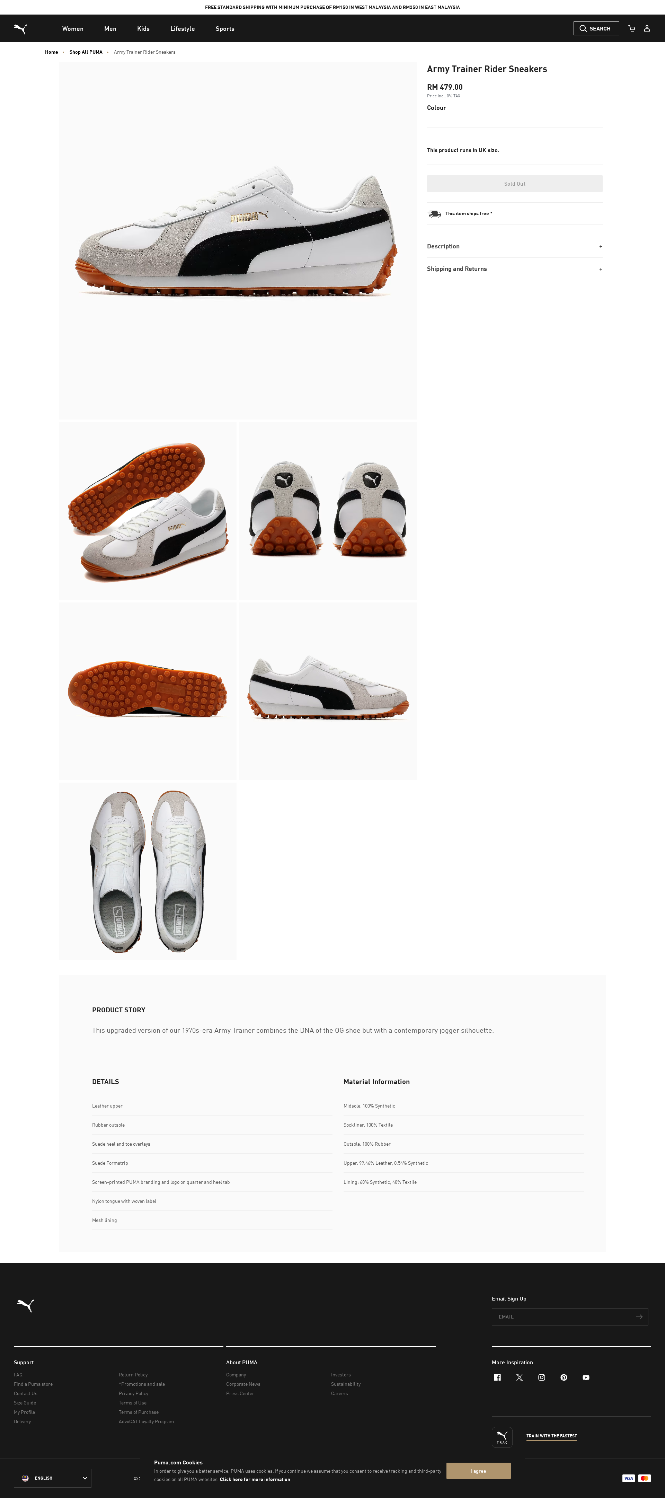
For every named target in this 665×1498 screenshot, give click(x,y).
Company (236, 1374)
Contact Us (25, 1393)
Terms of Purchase (139, 1412)
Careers (339, 1393)
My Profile (24, 1412)
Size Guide (25, 1403)
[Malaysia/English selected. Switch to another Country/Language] (52, 1478)
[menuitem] (73, 28)
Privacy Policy (133, 1393)
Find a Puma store (33, 1384)
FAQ (18, 1374)
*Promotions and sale (142, 1384)
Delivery (22, 1421)
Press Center (240, 1393)
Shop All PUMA (86, 52)
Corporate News (243, 1384)
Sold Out (514, 183)
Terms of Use (133, 1403)
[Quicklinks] (647, 28)
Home (51, 52)
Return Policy (133, 1374)
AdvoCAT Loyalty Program (146, 1421)
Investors (341, 1374)
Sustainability (346, 1384)
